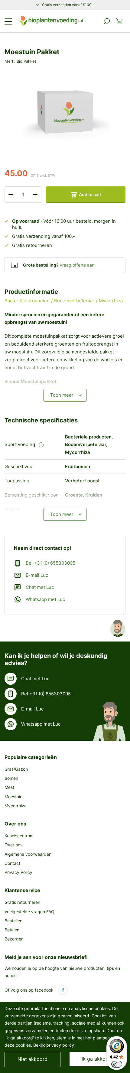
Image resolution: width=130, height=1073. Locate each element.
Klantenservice (22, 890)
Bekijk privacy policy (53, 1045)
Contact (12, 863)
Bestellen (13, 920)
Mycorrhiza (16, 805)
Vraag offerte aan (77, 264)
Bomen (11, 778)
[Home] (50, 21)
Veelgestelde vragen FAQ (29, 911)
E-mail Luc (37, 575)
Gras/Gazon (16, 769)
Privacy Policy (18, 872)
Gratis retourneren (22, 902)
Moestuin (13, 796)
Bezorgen (14, 938)
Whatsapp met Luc (45, 599)
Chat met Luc (40, 587)
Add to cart (90, 194)
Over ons (15, 824)
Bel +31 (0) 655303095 (50, 563)
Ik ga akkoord (97, 1059)
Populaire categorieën (31, 757)
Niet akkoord (32, 1059)
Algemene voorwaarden (28, 854)
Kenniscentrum (19, 835)
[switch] (116, 1064)
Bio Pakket (26, 61)
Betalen (12, 929)
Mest (9, 787)
